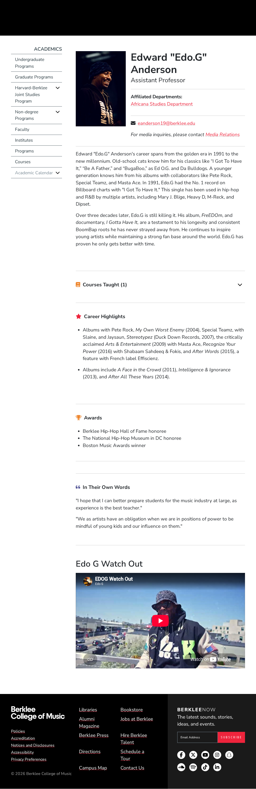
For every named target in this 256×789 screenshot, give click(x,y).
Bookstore (131, 710)
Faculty (22, 129)
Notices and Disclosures (32, 745)
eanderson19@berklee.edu (166, 123)
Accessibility (22, 752)
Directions (89, 751)
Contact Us (132, 768)
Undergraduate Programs (29, 62)
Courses (22, 162)
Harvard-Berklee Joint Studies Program (31, 94)
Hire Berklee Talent (133, 739)
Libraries (88, 710)
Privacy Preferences (28, 759)
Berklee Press (93, 735)
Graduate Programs (34, 77)
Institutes (24, 140)
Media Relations (223, 134)
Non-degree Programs (26, 115)
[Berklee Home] (38, 713)
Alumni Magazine (89, 723)
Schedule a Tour (132, 755)
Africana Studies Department (162, 104)
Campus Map (93, 768)
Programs (24, 151)
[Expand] (240, 285)
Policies (18, 731)
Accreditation (23, 738)
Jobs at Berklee (136, 719)
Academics (48, 49)
